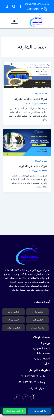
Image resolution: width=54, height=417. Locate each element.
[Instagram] (14, 6)
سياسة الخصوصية (41, 348)
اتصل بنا (46, 363)
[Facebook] (20, 6)
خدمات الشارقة (41, 93)
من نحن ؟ (45, 343)
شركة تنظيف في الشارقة (33, 166)
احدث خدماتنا (43, 353)
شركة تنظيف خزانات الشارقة (30, 98)
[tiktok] (7, 6)
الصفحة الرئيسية (42, 358)
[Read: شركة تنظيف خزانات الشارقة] (27, 75)
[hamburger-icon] (14, 21)
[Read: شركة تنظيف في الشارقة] (27, 142)
